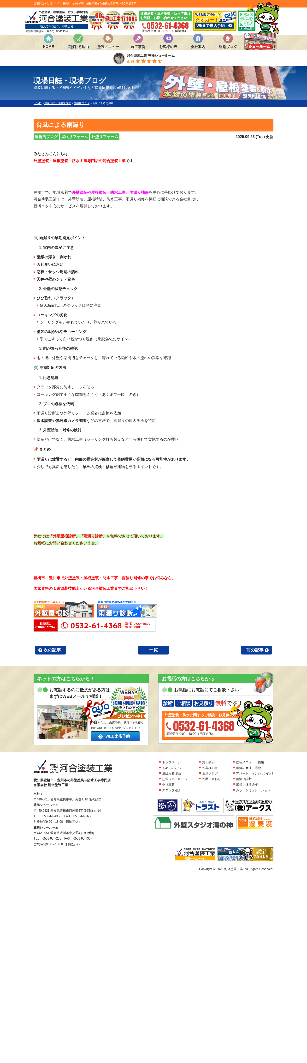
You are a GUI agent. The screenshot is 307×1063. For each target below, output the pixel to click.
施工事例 (138, 47)
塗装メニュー (108, 47)
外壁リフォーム (104, 137)
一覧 (153, 650)
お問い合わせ (211, 779)
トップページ (171, 762)
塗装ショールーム (174, 779)
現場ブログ (228, 47)
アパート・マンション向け (254, 773)
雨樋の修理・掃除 (248, 768)
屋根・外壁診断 (247, 785)
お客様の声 (168, 47)
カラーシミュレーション (253, 790)
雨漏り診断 (244, 779)
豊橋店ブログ (46, 137)
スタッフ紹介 (171, 790)
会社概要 (168, 785)
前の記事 (255, 650)
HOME (48, 47)
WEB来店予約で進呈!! (211, 20)
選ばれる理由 (78, 47)
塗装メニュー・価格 (250, 762)
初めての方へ (171, 768)
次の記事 (52, 650)
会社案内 (198, 47)
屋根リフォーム (74, 137)
